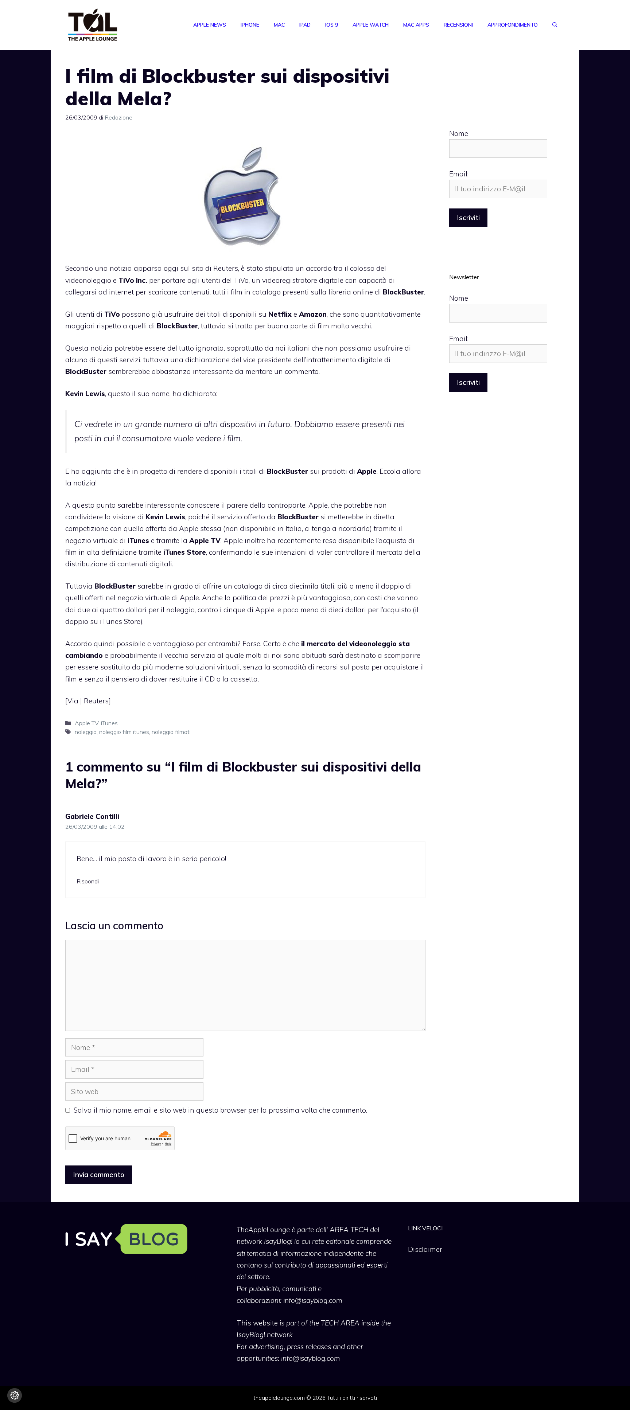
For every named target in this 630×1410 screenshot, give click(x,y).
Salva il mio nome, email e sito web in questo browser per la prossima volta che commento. (220, 1110)
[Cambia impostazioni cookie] (14, 1395)
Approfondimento (512, 25)
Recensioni (458, 25)
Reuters (225, 268)
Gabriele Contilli (92, 816)
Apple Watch (371, 25)
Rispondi (88, 881)
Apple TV (86, 723)
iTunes (109, 723)
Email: (458, 173)
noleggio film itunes (124, 731)
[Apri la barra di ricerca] (555, 25)
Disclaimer (425, 1249)
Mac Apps (416, 25)
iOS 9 (331, 25)
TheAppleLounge (263, 1229)
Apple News (209, 25)
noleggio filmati (171, 731)
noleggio (86, 731)
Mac (279, 25)
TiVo (241, 280)
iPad (305, 25)
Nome (458, 133)
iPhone (250, 25)
